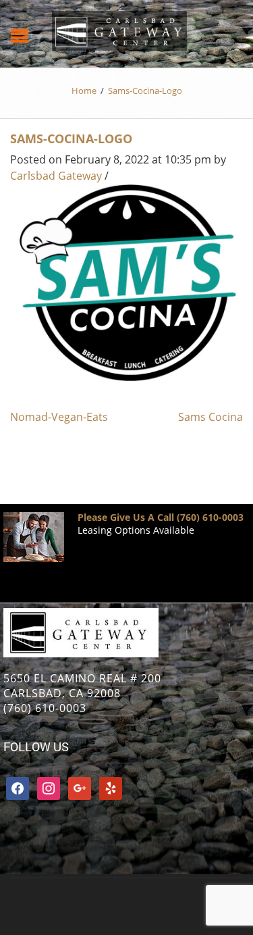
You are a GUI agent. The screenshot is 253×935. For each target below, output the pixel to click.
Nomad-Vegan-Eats (59, 416)
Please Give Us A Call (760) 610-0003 (161, 517)
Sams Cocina (210, 416)
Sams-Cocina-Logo (71, 138)
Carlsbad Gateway (56, 175)
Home (84, 90)
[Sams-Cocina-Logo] (126, 281)
